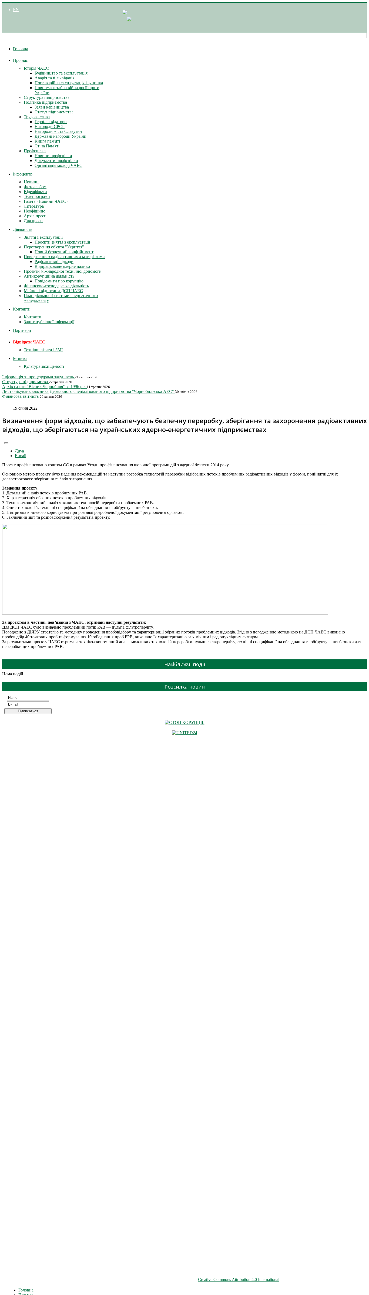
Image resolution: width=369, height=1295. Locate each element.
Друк (19, 450)
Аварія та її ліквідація (54, 78)
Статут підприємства (54, 112)
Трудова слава (37, 116)
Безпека (20, 358)
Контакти (22, 309)
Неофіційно (34, 211)
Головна (20, 48)
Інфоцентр (22, 174)
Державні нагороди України (60, 136)
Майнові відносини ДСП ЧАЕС (53, 290)
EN (16, 9)
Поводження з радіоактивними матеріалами (64, 256)
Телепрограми (37, 196)
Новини (31, 182)
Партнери (22, 330)
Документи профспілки (56, 160)
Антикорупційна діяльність (49, 276)
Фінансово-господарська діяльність (56, 286)
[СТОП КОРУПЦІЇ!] (184, 722)
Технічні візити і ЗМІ (43, 350)
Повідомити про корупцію (59, 281)
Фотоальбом (35, 186)
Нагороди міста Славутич (58, 131)
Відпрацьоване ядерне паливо (62, 266)
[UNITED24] (184, 732)
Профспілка (35, 151)
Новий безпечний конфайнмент (64, 251)
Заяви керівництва (52, 107)
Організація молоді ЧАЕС (58, 165)
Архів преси (35, 216)
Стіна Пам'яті (47, 146)
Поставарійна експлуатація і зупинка (69, 82)
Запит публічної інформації (49, 321)
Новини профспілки (53, 155)
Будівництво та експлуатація (61, 73)
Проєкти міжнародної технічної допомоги (63, 271)
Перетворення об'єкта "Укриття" (54, 247)
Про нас (20, 60)
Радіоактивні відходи (54, 261)
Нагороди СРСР (50, 126)
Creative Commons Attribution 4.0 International (238, 1279)
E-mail (20, 455)
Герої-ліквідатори (51, 121)
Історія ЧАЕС (36, 68)
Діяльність (22, 229)
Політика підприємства (45, 102)
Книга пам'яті (47, 141)
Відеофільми (35, 191)
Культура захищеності (44, 366)
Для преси (33, 220)
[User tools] (6, 443)
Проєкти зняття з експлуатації (62, 242)
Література (34, 206)
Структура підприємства (46, 97)
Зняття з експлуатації (43, 237)
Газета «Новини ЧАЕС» (46, 201)
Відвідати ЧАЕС (29, 342)
